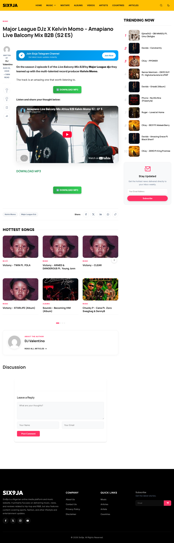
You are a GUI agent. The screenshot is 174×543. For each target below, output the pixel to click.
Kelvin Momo (10, 214)
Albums (46, 304)
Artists (104, 509)
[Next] (114, 260)
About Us (70, 499)
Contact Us (71, 504)
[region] (60, 280)
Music (5, 21)
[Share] (7, 116)
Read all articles (34, 349)
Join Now (109, 55)
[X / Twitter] (93, 214)
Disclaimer (71, 514)
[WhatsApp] (108, 214)
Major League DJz (28, 214)
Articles (104, 504)
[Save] (7, 107)
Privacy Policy (73, 509)
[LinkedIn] (101, 214)
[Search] (161, 5)
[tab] (57, 323)
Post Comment (28, 434)
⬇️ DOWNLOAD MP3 (67, 89)
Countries (105, 514)
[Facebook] (86, 214)
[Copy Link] (115, 214)
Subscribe (147, 198)
